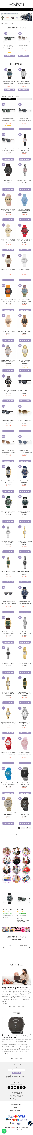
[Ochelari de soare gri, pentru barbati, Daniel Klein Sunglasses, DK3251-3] (24, 442)
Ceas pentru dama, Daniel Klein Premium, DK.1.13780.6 (25, 149)
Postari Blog (16, 964)
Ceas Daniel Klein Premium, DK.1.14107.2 (24, 572)
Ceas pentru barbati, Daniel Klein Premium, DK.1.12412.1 (24, 783)
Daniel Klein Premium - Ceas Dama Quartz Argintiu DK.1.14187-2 (24, 179)
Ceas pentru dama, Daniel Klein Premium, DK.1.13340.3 (25, 360)
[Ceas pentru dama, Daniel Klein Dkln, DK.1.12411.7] (8, 200)
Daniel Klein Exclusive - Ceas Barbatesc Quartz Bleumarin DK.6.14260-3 (24, 602)
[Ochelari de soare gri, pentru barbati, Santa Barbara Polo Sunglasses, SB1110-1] (8, 411)
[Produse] (2, 10)
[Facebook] (9, 1087)
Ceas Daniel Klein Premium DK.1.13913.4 (24, 541)
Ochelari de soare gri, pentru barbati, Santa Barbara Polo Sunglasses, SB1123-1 (25, 119)
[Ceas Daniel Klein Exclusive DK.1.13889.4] (24, 472)
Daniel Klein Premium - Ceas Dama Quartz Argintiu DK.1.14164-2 (8, 662)
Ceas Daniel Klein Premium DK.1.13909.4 (8, 481)
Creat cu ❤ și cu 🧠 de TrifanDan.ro (13, 1127)
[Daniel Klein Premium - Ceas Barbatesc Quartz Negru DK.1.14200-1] (23, 74)
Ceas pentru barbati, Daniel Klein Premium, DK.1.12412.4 (24, 813)
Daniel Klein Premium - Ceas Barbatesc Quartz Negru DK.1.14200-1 (23, 82)
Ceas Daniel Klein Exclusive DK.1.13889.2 (8, 511)
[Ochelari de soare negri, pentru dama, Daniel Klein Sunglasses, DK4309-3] (23, 38)
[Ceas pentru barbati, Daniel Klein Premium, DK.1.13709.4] (8, 381)
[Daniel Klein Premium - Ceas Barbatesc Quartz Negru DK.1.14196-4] (9, 74)
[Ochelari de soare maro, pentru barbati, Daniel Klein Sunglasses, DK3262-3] (8, 442)
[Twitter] (18, 1087)
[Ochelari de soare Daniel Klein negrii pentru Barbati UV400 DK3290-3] (8, 592)
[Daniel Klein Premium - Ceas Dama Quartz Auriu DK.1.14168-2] (24, 653)
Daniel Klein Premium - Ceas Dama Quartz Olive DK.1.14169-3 (24, 692)
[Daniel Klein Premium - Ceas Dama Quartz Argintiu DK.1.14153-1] (24, 623)
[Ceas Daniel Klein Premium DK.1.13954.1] (8, 532)
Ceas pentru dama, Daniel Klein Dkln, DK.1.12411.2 (8, 753)
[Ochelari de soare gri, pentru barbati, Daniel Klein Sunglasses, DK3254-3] (8, 140)
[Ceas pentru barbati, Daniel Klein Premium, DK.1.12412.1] (24, 774)
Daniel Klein (23, 945)
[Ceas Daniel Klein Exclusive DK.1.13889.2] (8, 502)
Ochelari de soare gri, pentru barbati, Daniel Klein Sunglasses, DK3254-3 (8, 149)
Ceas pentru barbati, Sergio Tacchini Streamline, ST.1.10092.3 (8, 300)
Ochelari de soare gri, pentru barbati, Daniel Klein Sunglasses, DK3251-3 (24, 451)
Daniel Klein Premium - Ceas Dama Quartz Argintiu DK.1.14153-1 (24, 632)
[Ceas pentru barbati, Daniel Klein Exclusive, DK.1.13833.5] (8, 170)
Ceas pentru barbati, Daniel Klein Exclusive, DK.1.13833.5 (8, 179)
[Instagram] (24, 1087)
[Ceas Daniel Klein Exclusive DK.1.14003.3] (24, 502)
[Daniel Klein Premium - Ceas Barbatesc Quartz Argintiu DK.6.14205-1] (24, 713)
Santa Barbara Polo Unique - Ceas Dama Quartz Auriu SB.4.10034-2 (8, 723)
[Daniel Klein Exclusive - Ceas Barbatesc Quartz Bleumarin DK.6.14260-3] (24, 592)
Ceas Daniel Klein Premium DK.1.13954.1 (8, 541)
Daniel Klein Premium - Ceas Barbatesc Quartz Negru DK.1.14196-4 (9, 82)
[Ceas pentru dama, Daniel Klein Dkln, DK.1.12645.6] (8, 230)
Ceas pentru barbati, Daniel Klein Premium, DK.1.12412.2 (8, 813)
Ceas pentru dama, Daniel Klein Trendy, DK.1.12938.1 (25, 300)
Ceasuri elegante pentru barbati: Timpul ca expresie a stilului (15, 1036)
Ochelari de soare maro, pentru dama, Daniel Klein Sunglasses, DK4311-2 (25, 421)
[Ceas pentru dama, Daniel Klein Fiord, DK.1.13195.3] (24, 321)
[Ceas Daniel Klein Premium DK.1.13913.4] (24, 532)
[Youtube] (15, 1087)
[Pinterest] (12, 1087)
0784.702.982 (17, 1097)
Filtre (9, 99)
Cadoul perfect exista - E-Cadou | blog (10, 834)
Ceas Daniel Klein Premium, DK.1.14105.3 (8, 572)
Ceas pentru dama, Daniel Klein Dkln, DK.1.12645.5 (25, 209)
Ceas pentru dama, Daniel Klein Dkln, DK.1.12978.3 (8, 330)
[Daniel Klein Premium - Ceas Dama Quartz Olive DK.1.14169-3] (24, 683)
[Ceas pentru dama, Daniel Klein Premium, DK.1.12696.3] (8, 260)
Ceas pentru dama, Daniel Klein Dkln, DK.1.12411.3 (25, 753)
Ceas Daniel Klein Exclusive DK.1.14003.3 (24, 511)
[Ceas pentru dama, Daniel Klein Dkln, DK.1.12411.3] (24, 743)
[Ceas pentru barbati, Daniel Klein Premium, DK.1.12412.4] (24, 804)
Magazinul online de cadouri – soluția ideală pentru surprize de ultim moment (16, 988)
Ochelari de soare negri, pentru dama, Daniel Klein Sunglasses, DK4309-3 (23, 46)
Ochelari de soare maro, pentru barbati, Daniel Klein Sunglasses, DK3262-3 (8, 451)
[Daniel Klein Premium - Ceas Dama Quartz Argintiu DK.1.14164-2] (8, 653)
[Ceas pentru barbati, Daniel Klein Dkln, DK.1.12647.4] (24, 230)
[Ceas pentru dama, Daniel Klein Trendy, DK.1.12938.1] (24, 291)
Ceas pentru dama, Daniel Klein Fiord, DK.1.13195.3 (25, 330)
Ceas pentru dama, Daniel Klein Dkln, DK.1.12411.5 (8, 783)
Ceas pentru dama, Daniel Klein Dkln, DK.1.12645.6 (8, 240)
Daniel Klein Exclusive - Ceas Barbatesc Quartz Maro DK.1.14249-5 (8, 632)
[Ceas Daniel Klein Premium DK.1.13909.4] (8, 472)
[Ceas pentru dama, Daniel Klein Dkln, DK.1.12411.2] (8, 743)
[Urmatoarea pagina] (30, 828)
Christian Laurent (10, 945)
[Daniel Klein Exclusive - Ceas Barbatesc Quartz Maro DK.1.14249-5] (8, 623)
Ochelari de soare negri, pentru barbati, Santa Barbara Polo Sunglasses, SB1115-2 (25, 391)
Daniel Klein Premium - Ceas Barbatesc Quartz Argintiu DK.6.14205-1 (25, 723)
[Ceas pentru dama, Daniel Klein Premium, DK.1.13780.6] (24, 140)
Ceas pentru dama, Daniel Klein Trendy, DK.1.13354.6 (8, 360)
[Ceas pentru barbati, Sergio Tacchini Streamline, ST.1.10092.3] (8, 291)
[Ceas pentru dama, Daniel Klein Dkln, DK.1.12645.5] (24, 200)
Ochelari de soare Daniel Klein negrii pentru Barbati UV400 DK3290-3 (8, 602)
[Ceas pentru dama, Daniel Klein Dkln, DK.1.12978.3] (8, 321)
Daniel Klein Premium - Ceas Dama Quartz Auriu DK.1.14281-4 (8, 692)
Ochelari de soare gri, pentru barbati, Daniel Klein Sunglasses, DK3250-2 (9, 46)
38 (27, 827)
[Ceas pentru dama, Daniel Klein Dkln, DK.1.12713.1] (24, 260)
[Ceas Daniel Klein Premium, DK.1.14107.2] (24, 562)
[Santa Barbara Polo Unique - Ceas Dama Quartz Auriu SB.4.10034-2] (8, 713)
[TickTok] (21, 1087)
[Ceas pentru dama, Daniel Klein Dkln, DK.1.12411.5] (8, 774)
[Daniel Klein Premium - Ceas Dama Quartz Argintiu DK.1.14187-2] (24, 170)
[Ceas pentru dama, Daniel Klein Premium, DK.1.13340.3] (24, 351)
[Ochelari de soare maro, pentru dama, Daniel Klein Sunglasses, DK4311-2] (24, 411)
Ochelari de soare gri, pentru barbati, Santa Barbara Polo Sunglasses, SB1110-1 (8, 421)
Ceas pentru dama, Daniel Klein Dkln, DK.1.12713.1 (25, 270)
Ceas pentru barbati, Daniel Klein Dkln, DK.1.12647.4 (24, 240)
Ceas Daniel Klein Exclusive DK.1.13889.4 (24, 481)
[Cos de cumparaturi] (27, 9)
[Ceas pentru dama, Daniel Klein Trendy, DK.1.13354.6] (8, 351)
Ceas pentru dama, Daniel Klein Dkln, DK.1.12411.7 (8, 209)
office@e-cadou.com (17, 1099)
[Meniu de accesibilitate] (30, 1123)
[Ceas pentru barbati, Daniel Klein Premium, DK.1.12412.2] (8, 804)
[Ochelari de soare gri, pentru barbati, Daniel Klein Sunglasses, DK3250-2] (9, 38)
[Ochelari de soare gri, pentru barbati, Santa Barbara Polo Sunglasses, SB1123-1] (24, 109)
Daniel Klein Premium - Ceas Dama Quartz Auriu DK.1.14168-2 (24, 662)
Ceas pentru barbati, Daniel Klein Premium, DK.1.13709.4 (8, 391)
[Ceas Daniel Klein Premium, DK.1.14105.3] (8, 562)
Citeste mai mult (5, 1003)
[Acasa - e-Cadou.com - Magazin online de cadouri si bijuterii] (16, 4)
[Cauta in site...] (31, 9)
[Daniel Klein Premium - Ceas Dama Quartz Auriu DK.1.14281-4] (8, 683)
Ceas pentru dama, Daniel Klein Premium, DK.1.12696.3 (8, 270)
